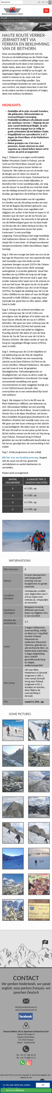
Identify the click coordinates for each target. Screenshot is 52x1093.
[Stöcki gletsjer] (13, 833)
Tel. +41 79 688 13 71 (26, 1058)
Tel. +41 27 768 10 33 (26, 1055)
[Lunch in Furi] (39, 884)
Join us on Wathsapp (15, 1090)
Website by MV (26, 1078)
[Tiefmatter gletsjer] (13, 884)
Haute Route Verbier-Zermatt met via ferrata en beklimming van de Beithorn (25, 42)
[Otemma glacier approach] (13, 756)
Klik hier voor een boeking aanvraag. (20, 458)
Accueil (4, 18)
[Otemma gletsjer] (39, 781)
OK (43, 1085)
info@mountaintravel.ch (26, 1007)
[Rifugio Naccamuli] (13, 910)
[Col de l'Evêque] (13, 858)
